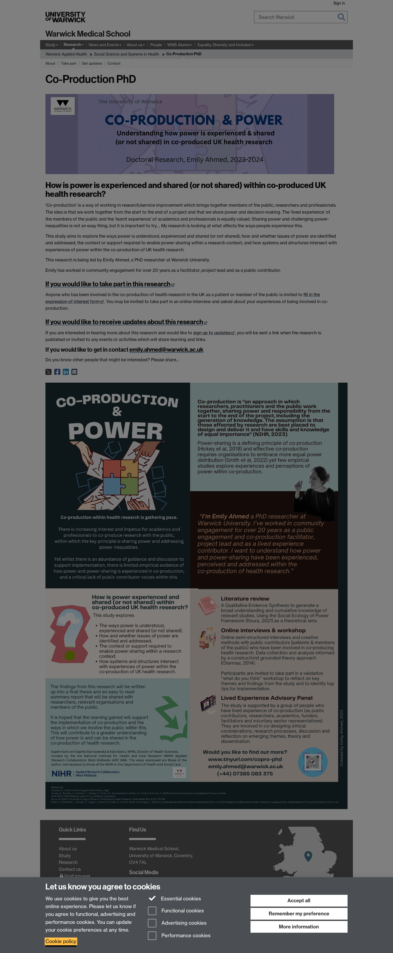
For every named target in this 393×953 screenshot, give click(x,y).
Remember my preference (299, 914)
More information (299, 927)
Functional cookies (182, 911)
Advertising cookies (183, 923)
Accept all (298, 900)
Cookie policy (60, 941)
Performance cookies (185, 936)
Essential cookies (180, 899)
